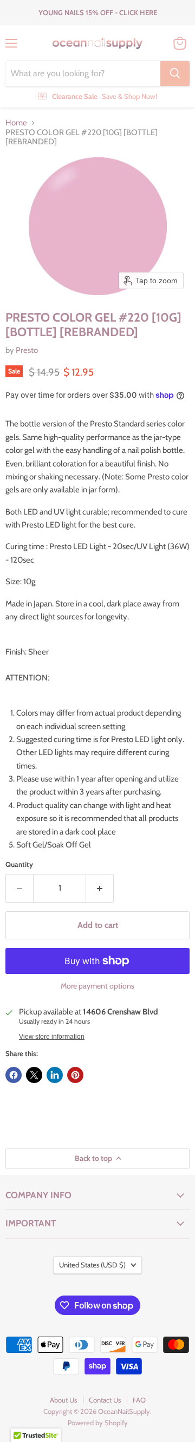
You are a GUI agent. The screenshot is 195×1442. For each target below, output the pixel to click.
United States (92, 1264)
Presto (27, 350)
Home (16, 123)
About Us (63, 1400)
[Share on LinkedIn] (55, 1075)
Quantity (19, 864)
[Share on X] (34, 1075)
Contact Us (105, 1400)
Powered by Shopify (98, 1422)
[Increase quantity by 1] (100, 888)
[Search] (175, 73)
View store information (51, 1036)
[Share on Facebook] (13, 1075)
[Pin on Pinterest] (75, 1075)
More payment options (97, 986)
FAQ (139, 1400)
